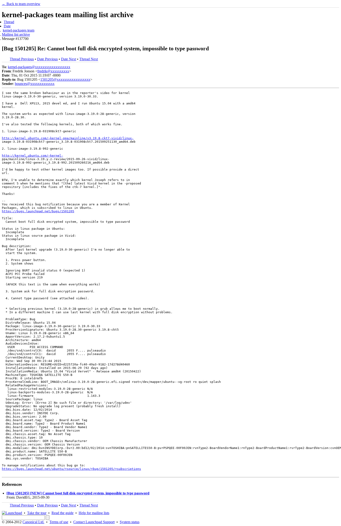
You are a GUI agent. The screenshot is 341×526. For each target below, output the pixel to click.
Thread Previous (22, 59)
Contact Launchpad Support (94, 522)
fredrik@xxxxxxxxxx (53, 71)
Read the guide (62, 513)
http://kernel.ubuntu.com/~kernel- (32, 155)
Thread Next (88, 59)
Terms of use (58, 522)
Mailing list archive (16, 34)
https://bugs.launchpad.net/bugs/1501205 (38, 211)
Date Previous (47, 59)
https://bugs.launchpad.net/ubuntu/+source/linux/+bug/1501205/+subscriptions (71, 469)
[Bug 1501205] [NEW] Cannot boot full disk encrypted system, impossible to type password (77, 493)
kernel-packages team (18, 30)
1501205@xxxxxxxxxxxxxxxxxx (65, 79)
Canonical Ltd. (33, 522)
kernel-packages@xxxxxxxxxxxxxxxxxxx (39, 67)
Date (7, 26)
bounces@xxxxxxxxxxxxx (35, 84)
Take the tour (36, 513)
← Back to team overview (21, 4)
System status (129, 522)
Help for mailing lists (94, 513)
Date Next (68, 59)
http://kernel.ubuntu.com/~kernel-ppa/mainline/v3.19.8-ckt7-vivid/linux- (68, 138)
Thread (9, 22)
